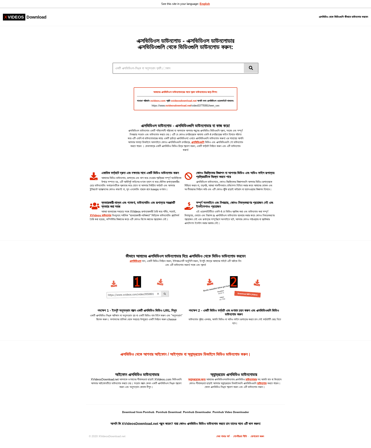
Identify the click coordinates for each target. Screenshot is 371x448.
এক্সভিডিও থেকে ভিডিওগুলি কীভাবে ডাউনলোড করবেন (343, 16)
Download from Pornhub (138, 412)
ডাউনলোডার (251, 379)
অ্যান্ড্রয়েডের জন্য (197, 379)
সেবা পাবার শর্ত (223, 436)
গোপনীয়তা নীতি (240, 436)
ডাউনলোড (262, 383)
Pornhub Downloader (197, 412)
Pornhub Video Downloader (231, 412)
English (205, 3)
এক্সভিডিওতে (135, 261)
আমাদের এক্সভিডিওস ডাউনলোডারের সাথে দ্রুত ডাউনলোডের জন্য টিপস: (185, 92)
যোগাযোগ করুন (257, 436)
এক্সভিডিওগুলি (197, 142)
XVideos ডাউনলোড (100, 215)
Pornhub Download (168, 412)
